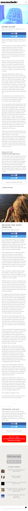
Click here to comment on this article (14, 182)
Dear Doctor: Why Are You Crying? (16, 495)
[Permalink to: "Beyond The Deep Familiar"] (14, 208)
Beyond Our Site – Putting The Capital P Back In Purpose (16, 489)
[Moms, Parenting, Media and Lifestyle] (9, 2)
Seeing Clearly (16, 476)
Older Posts (14, 447)
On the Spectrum (6, 230)
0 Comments (16, 230)
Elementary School (7, 30)
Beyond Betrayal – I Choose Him (16, 482)
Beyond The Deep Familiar (12, 226)
